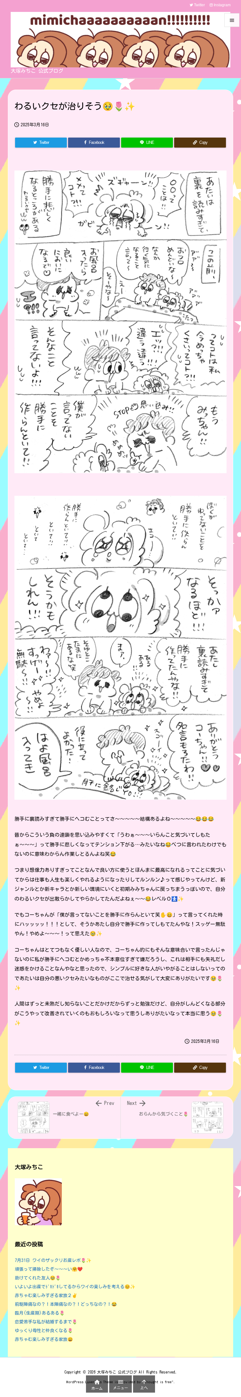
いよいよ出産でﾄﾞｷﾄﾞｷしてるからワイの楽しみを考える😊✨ (75, 1287)
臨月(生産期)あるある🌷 (40, 1313)
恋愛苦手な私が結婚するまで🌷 (46, 1322)
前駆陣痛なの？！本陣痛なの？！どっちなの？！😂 (66, 1304)
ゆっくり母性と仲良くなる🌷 (44, 1330)
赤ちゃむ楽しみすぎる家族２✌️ (46, 1295)
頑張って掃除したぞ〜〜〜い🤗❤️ (49, 1269)
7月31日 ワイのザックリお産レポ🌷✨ (53, 1260)
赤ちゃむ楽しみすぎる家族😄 (44, 1339)
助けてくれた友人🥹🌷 (38, 1278)
